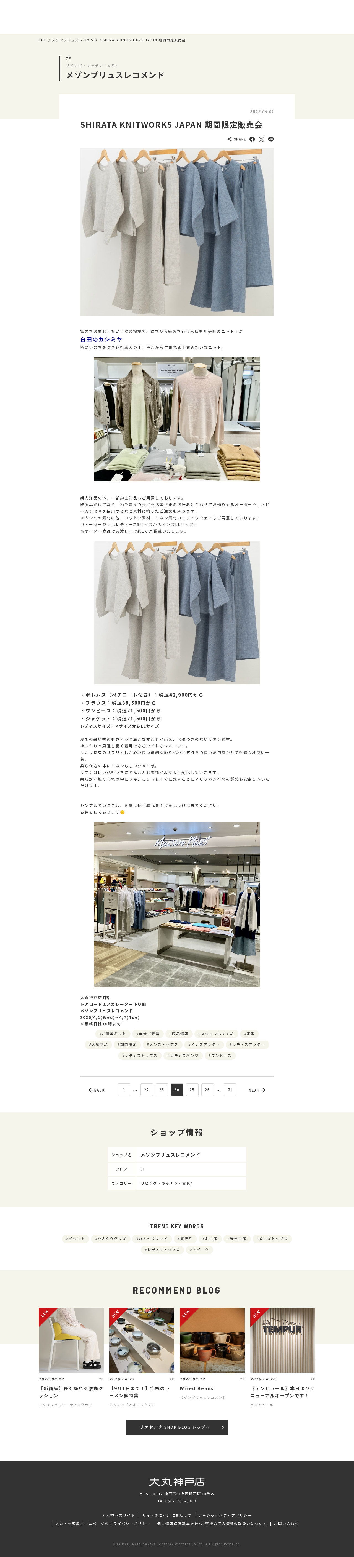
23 (162, 1089)
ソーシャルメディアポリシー (225, 1515)
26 (207, 1089)
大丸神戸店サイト (118, 1515)
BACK (99, 1090)
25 (192, 1089)
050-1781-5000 (180, 1500)
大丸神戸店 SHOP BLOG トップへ (175, 1427)
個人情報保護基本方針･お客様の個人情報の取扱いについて (212, 1524)
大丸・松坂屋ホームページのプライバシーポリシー (102, 1524)
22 (146, 1089)
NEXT (254, 1090)
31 (230, 1089)
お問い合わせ (286, 1524)
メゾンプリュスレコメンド (75, 40)
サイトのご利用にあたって (167, 1515)
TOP (43, 40)
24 (177, 1089)
